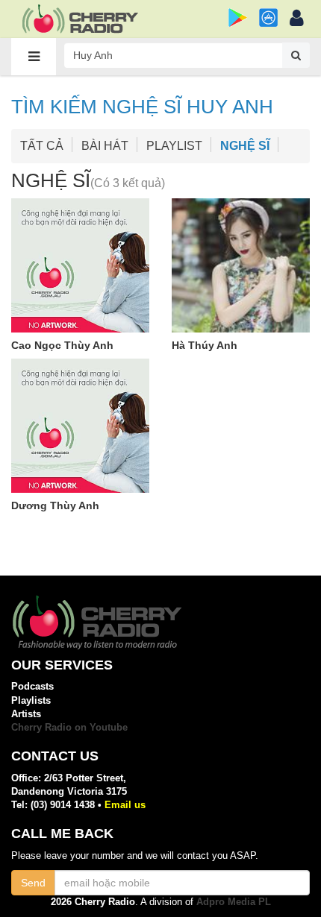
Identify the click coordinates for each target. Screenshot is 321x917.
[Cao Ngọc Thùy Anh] (80, 265)
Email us (125, 804)
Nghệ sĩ (244, 145)
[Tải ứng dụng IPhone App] (268, 17)
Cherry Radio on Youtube (69, 727)
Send (33, 883)
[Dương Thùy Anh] (80, 426)
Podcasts (32, 686)
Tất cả (41, 145)
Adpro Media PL (233, 901)
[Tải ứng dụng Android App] (237, 17)
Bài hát (104, 145)
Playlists (31, 700)
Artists (26, 713)
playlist (174, 145)
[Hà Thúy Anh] (241, 265)
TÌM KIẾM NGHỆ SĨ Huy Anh (142, 107)
